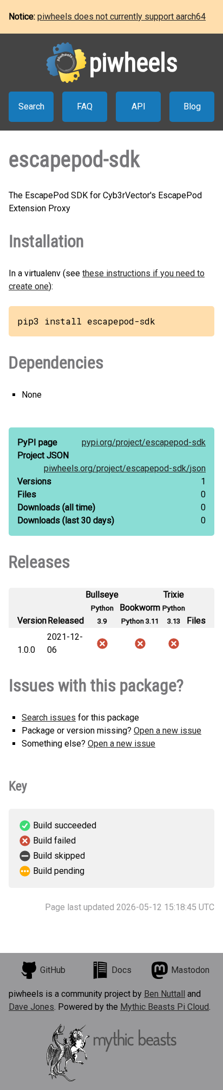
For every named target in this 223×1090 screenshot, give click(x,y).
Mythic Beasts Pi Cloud (164, 1007)
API (139, 106)
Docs (122, 970)
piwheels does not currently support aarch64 (121, 16)
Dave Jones (31, 1007)
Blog (192, 106)
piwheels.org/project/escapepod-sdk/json (125, 468)
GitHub (52, 970)
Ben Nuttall (164, 994)
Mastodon (190, 970)
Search (31, 106)
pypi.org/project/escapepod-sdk (144, 442)
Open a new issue (167, 730)
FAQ (85, 106)
